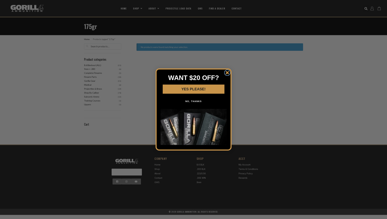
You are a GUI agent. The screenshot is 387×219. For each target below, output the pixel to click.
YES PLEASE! (193, 89)
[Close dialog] (227, 72)
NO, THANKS (193, 101)
